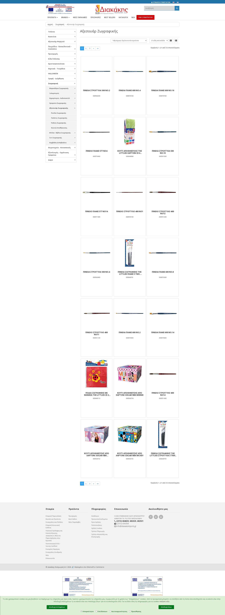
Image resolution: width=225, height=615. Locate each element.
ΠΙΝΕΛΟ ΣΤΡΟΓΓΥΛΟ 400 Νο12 (163, 212)
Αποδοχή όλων (166, 607)
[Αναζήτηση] (177, 8)
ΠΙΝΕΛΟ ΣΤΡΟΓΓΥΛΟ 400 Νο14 (163, 394)
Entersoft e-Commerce (95, 567)
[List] (176, 41)
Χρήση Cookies (96, 528)
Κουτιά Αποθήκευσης (59, 128)
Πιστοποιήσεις (96, 525)
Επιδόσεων (102, 611)
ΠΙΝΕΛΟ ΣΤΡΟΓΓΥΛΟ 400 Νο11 (96, 333)
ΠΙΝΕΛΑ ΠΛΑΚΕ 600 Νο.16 (162, 90)
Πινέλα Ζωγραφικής (58, 113)
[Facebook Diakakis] (151, 517)
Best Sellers (109, 17)
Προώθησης (136, 611)
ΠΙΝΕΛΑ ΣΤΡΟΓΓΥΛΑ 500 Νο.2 (96, 90)
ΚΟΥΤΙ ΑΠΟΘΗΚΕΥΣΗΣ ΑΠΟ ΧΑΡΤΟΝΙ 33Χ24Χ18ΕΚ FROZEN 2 (96, 454)
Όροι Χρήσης (96, 522)
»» (98, 48)
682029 (133, 521)
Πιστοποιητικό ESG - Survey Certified (53, 545)
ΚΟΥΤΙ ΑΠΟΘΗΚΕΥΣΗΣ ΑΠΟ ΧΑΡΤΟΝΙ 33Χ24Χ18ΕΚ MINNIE (129, 394)
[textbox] (159, 8)
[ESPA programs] (60, 8)
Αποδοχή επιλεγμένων (57, 607)
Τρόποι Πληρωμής (98, 531)
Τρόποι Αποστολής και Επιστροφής (99, 535)
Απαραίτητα (88, 611)
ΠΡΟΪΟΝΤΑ (52, 17)
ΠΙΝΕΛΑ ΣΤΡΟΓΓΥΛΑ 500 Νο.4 (96, 272)
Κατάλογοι (123, 17)
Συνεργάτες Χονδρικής (54, 552)
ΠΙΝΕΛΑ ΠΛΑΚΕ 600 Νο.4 (130, 90)
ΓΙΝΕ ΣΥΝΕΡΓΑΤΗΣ (145, 17)
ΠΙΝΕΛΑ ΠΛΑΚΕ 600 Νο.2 (130, 332)
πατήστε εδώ (164, 601)
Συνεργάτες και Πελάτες (54, 522)
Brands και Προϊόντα (53, 519)
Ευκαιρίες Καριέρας (53, 549)
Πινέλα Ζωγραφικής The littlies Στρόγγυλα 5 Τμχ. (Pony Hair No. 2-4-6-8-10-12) (163, 454)
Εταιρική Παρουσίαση (53, 516)
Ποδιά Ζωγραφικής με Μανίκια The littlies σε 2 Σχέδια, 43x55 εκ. (96, 394)
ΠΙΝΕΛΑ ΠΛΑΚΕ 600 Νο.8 (163, 272)
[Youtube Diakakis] (161, 517)
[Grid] (171, 41)
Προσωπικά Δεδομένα (99, 519)
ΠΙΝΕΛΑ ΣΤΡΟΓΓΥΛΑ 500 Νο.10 (163, 152)
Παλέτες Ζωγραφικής (59, 118)
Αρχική (50, 24)
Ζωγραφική (59, 24)
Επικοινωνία (50, 558)
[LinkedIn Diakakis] (156, 517)
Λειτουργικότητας (119, 611)
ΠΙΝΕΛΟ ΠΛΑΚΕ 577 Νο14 (96, 211)
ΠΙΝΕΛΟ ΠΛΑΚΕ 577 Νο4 (96, 151)
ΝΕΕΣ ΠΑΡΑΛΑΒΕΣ (80, 17)
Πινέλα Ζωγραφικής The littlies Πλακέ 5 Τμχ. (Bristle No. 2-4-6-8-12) (129, 273)
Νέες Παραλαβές (74, 522)
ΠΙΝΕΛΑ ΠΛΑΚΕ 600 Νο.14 (162, 332)
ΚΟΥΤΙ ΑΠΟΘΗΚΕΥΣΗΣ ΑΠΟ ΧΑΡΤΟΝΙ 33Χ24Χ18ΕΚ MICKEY (129, 454)
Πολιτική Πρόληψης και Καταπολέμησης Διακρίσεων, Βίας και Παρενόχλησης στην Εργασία (54, 536)
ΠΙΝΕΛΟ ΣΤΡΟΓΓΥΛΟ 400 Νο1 (129, 211)
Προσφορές (73, 516)
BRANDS (64, 17)
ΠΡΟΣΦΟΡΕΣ (96, 17)
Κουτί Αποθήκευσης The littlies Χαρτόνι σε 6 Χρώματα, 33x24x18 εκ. (129, 152)
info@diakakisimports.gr (126, 526)
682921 (140, 521)
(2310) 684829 (122, 521)
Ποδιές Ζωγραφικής (58, 123)
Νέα (133, 17)
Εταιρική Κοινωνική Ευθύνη (53, 526)
